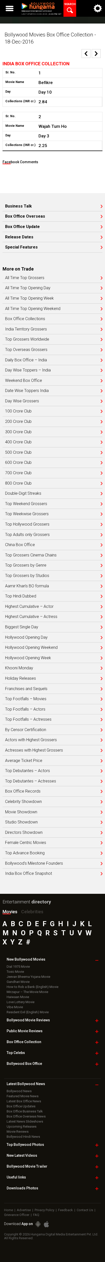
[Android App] (38, 1224)
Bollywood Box (24, 1064)
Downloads (22, 1188)
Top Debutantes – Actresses (30, 781)
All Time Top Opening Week (29, 298)
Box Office (24, 1042)
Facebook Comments (20, 162)
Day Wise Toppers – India (28, 370)
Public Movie (25, 1031)
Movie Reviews (18, 1131)
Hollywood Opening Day (26, 637)
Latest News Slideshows (25, 1121)
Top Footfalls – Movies (25, 699)
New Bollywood (26, 959)
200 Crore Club (18, 421)
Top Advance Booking (25, 853)
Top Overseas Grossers (26, 349)
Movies (10, 911)
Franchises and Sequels (26, 689)
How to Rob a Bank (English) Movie (32, 987)
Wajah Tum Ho (52, 126)
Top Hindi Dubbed (20, 596)
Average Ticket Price (23, 760)
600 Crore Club (18, 462)
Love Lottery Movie (20, 1002)
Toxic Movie (15, 972)
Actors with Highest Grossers (31, 740)
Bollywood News (19, 1091)
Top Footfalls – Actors (25, 709)
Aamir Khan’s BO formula (27, 586)
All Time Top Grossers (24, 278)
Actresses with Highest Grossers (34, 750)
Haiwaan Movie (18, 997)
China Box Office (20, 545)
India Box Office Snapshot (28, 873)
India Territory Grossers (26, 329)
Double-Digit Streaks (23, 493)
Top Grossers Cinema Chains (31, 555)
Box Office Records (23, 791)
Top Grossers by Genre (25, 565)
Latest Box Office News (24, 1101)
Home (8, 1210)
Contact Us (85, 1210)
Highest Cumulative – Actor (29, 606)
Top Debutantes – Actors (27, 771)
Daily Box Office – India (26, 360)
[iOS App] (46, 1224)
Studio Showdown (21, 822)
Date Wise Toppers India (27, 390)
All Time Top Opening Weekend (32, 308)
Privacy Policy (44, 1210)
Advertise (24, 1210)
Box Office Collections (25, 319)
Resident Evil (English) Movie (28, 1012)
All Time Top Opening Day (27, 288)
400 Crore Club (18, 442)
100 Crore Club (18, 411)
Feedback (65, 1210)
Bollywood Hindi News (23, 1137)
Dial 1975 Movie (18, 966)
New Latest (22, 1155)
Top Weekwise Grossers (27, 514)
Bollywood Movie (28, 1020)
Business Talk (18, 206)
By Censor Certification (25, 730)
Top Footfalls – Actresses (28, 719)
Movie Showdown (21, 812)
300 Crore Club (18, 432)
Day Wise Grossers (22, 401)
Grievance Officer (16, 1215)
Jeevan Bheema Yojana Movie (28, 977)
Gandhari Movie (18, 982)
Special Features (21, 247)
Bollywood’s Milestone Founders (34, 863)
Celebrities (32, 911)
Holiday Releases (20, 678)
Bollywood (27, 1166)
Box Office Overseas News (26, 1116)
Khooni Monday (19, 668)
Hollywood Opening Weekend (31, 647)
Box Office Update (22, 226)
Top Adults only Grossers (27, 534)
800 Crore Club (18, 483)
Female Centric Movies (25, 842)
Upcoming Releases (21, 1126)
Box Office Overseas (25, 216)
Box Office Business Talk (25, 1111)
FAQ (36, 1215)
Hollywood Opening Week (28, 658)
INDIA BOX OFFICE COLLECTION (36, 63)
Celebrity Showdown (23, 801)
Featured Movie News (22, 1096)
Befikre (45, 82)
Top (16, 1053)
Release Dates (19, 237)
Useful (16, 1177)
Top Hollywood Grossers (27, 524)
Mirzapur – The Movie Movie (27, 992)
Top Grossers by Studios (27, 575)
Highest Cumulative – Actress (31, 616)
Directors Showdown (24, 832)
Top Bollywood (25, 1145)
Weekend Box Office (23, 380)
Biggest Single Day (21, 627)
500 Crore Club (18, 452)
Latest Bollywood (26, 1084)
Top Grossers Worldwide (27, 339)
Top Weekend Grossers (26, 504)
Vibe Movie (15, 1007)
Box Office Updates (21, 1106)
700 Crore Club (18, 473)
